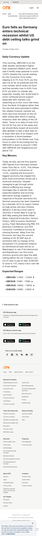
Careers (5, 506)
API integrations (26, 441)
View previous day (10, 305)
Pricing (24, 399)
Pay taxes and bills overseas (11, 459)
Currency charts (8, 429)
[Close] (32, 523)
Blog (23, 420)
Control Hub (25, 382)
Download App (26, 403)
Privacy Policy (7, 485)
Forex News (25, 417)
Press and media (27, 445)
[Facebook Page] (7, 354)
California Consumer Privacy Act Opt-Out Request (9, 490)
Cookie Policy (10, 534)
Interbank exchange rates (10, 420)
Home (4, 14)
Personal (15, 2)
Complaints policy (8, 482)
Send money (6, 445)
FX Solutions (6, 392)
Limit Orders (6, 401)
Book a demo (29, 372)
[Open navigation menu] (38, 8)
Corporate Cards (8, 388)
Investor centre (26, 476)
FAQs (10, 372)
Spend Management (27, 385)
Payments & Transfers (9, 385)
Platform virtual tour (9, 413)
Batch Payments (26, 393)
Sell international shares (10, 467)
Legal (4, 479)
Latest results (26, 479)
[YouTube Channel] (27, 354)
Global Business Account (10, 382)
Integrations (25, 396)
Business (6, 2)
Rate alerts (6, 426)
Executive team (7, 502)
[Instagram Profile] (31, 354)
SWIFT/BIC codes (8, 432)
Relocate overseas (8, 456)
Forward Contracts (8, 398)
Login (31, 8)
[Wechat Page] (22, 354)
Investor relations (27, 485)
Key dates (25, 482)
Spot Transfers (7, 395)
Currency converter (9, 417)
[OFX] (6, 7)
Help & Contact (18, 372)
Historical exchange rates (10, 423)
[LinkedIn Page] (12, 354)
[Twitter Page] (17, 354)
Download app (7, 448)
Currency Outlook (27, 413)
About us (5, 476)
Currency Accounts (8, 404)
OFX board (6, 499)
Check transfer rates (9, 441)
